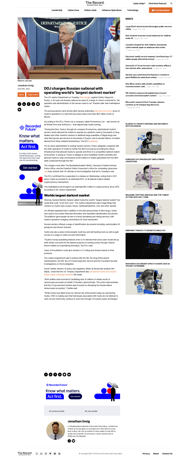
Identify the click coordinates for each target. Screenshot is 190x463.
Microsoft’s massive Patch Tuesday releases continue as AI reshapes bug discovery (145, 104)
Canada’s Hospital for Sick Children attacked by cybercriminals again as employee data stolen (146, 47)
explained (93, 141)
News (21, 95)
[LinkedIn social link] (41, 454)
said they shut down (103, 111)
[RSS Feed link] (59, 454)
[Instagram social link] (46, 454)
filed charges (85, 97)
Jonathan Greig (26, 85)
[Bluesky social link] (55, 454)
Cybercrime (33, 95)
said (46, 171)
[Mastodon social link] (50, 454)
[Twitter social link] (37, 454)
